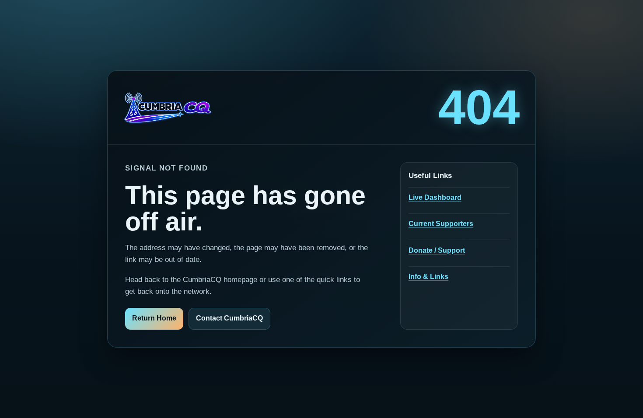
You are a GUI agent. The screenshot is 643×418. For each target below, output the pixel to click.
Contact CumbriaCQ (229, 318)
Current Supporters (441, 223)
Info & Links (428, 276)
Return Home (154, 318)
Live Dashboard (435, 197)
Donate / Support (437, 250)
